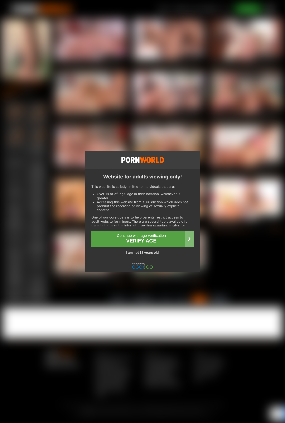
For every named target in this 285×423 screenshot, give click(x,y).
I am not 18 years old (142, 252)
